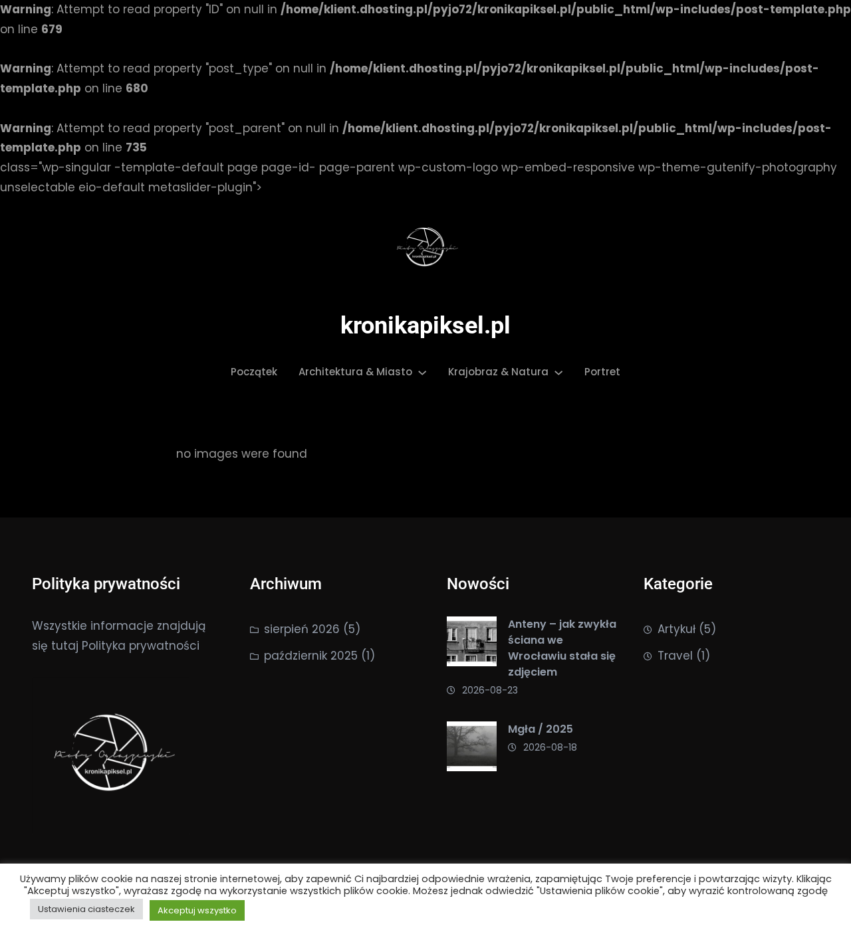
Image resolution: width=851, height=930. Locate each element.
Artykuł (676, 629)
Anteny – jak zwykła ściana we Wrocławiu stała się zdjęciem (562, 648)
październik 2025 (311, 656)
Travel (675, 656)
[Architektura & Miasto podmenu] (422, 372)
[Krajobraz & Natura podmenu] (558, 372)
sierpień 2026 (302, 629)
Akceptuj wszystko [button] (197, 910)
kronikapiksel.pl (425, 325)
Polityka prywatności (140, 646)
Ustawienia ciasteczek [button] (86, 909)
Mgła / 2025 (540, 729)
